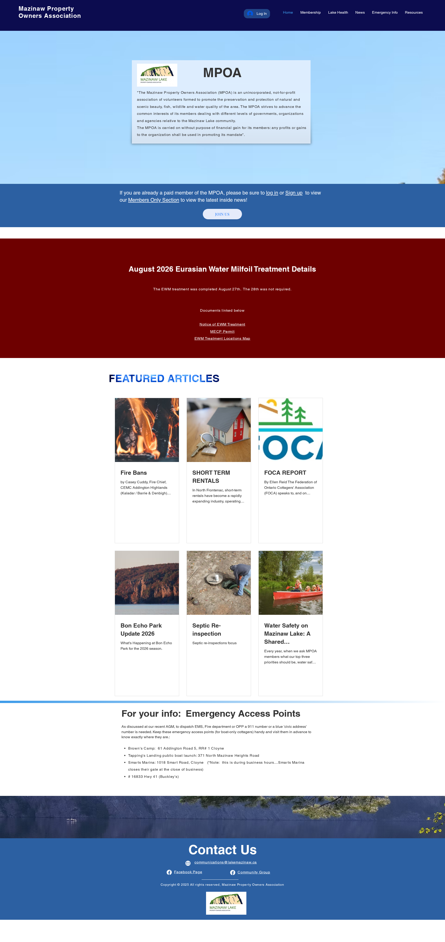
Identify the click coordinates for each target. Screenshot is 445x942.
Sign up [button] (293, 193)
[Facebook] (169, 872)
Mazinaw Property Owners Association (50, 12)
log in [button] (272, 193)
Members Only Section (153, 200)
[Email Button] (188, 863)
